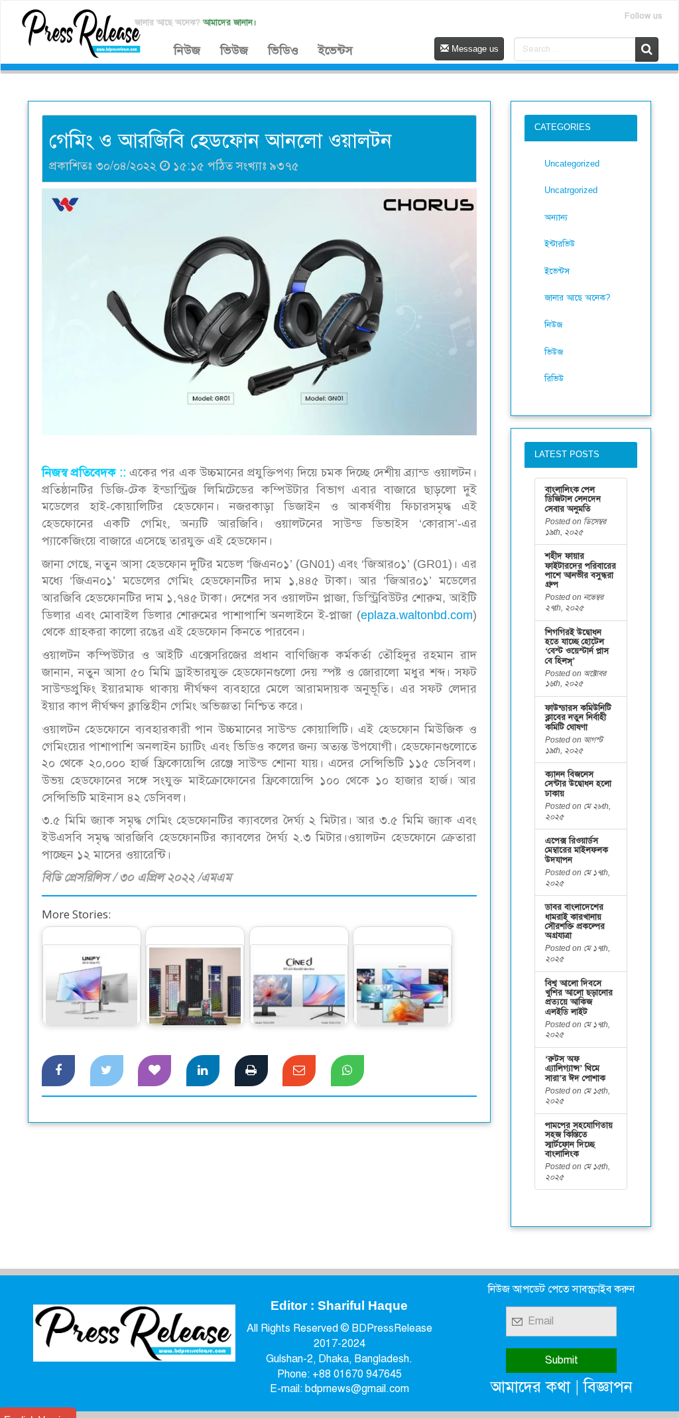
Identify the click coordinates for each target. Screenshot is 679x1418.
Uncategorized (571, 164)
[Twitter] (106, 1071)
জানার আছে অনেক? (577, 298)
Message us (474, 49)
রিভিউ (554, 379)
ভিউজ (234, 50)
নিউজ (187, 50)
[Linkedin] (202, 1071)
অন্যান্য (556, 217)
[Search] (646, 49)
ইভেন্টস (335, 50)
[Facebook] (58, 1071)
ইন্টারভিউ (559, 244)
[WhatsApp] (347, 1071)
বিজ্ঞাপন (608, 1386)
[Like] (154, 1071)
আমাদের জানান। (230, 22)
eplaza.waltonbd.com (417, 615)
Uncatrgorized (570, 190)
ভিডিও (283, 50)
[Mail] (299, 1071)
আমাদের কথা (530, 1386)
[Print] (251, 1071)
